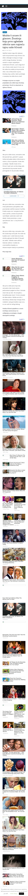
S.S (11, 50)
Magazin (4, 32)
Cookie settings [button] (13, 893)
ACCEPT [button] (21, 893)
